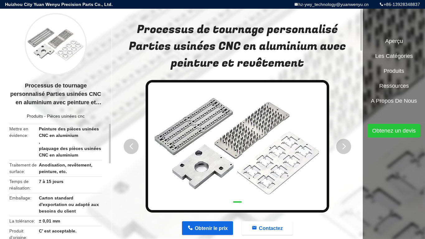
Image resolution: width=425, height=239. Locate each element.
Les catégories (394, 56)
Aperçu (394, 41)
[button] (131, 146)
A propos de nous (394, 101)
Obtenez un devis (394, 131)
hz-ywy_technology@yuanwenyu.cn (333, 4)
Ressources (394, 86)
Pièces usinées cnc (66, 116)
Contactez (271, 228)
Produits (35, 116)
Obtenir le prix (211, 228)
